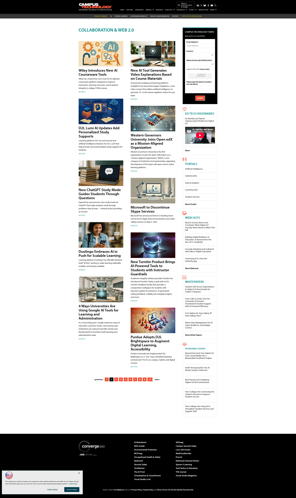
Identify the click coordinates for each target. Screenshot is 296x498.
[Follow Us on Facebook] (208, 5)
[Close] (79, 473)
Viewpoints (139, 10)
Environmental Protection (145, 449)
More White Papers (193, 335)
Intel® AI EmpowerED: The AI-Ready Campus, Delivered (197, 368)
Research (159, 10)
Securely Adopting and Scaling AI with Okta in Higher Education (199, 250)
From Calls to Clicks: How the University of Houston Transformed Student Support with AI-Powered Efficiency (198, 302)
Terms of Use (162, 490)
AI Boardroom (140, 442)
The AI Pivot (139, 472)
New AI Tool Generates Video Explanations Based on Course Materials (151, 74)
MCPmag (138, 453)
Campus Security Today (186, 446)
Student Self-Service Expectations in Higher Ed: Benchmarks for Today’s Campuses (199, 289)
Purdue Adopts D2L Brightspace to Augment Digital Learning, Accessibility (150, 343)
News (122, 10)
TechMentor (139, 468)
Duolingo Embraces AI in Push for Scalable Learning (100, 253)
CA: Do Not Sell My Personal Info (180, 490)
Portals (191, 164)
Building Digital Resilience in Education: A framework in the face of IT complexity (198, 239)
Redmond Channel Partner (187, 460)
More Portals (190, 204)
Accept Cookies (72, 489)
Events (191, 10)
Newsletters (203, 10)
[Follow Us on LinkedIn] (198, 5)
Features (129, 10)
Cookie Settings (52, 489)
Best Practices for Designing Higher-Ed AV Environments (197, 380)
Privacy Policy (205, 69)
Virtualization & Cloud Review (147, 475)
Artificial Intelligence (194, 169)
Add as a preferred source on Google (186, 5)
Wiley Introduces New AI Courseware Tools (98, 72)
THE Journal (181, 472)
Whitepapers (194, 282)
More (212, 10)
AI (111, 16)
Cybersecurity (191, 175)
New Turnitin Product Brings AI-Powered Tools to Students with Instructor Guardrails (153, 267)
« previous (98, 379)
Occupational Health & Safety (147, 457)
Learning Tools (191, 189)
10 (150, 379)
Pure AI (179, 457)
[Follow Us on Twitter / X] (201, 5)
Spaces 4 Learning (184, 464)
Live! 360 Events (183, 449)
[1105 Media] (92, 467)
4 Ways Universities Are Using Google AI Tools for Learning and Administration (98, 312)
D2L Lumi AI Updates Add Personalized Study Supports (99, 132)
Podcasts (169, 10)
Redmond (138, 460)
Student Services (192, 196)
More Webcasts (192, 268)
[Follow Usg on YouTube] (212, 5)
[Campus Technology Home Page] (95, 6)
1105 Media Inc (118, 490)
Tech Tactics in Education (187, 468)
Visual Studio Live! (142, 479)
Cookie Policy (148, 490)
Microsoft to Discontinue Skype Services (150, 209)
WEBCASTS (192, 217)
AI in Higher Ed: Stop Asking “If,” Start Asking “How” (198, 314)
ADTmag (179, 442)
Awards (149, 10)
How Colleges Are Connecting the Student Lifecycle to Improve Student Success (199, 394)
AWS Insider (139, 446)
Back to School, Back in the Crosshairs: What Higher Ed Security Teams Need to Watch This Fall (200, 226)
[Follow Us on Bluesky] (205, 5)
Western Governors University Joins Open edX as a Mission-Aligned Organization (152, 141)
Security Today (140, 464)
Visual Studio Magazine (186, 475)
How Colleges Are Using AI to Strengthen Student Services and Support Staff (199, 409)
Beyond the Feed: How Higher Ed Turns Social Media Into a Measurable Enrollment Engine (199, 355)
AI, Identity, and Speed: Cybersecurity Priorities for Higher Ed (199, 121)
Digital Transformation (159, 16)
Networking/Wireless (139, 16)
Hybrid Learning (121, 16)
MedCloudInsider (183, 453)
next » (157, 379)
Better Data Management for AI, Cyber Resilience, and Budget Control (199, 325)
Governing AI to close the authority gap (196, 259)
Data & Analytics (192, 182)
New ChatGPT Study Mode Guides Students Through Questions (100, 193)
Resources (181, 10)
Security (175, 16)
